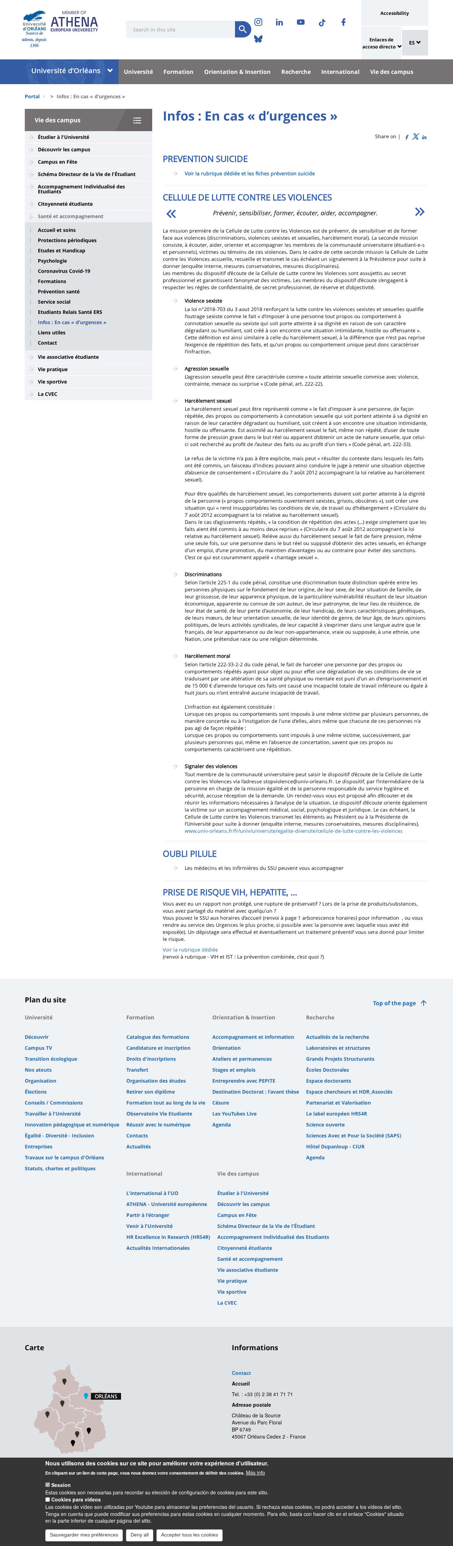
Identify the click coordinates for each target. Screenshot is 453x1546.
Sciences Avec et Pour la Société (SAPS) (353, 1135)
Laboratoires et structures (338, 1047)
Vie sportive (52, 381)
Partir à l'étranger (147, 1215)
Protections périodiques (67, 240)
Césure (220, 1102)
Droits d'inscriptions (151, 1058)
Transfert (137, 1069)
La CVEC (47, 394)
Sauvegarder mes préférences (84, 1535)
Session (61, 1484)
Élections (36, 1091)
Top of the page (394, 1003)
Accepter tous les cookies (189, 1535)
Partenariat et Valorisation (338, 1102)
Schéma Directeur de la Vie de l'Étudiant (87, 174)
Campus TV (38, 1047)
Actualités (138, 1146)
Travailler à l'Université (53, 1113)
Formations (52, 281)
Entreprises (38, 1146)
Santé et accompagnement (70, 216)
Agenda (221, 1124)
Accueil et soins (57, 230)
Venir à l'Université (149, 1226)
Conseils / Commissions (54, 1102)
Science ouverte (325, 1124)
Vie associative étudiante (68, 356)
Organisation (40, 1080)
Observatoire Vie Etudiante (159, 1113)
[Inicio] (34, 21)
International (340, 72)
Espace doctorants (328, 1080)
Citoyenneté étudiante (65, 203)
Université (138, 72)
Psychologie (52, 260)
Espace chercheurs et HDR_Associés (349, 1091)
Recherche (296, 72)
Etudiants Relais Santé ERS (70, 312)
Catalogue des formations (157, 1036)
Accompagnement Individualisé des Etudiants (81, 189)
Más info (255, 1472)
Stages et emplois (234, 1069)
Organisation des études (156, 1080)
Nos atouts (38, 1069)
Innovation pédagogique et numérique (72, 1124)
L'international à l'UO (152, 1193)
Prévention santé (59, 291)
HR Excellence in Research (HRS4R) (168, 1237)
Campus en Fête (57, 161)
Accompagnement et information (253, 1036)
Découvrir (36, 1036)
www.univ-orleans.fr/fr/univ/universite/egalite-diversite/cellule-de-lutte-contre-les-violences (294, 830)
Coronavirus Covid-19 (64, 271)
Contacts (137, 1135)
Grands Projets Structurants (340, 1058)
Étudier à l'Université (63, 137)
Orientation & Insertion (237, 72)
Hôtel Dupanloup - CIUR (335, 1146)
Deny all (140, 1535)
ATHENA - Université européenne (166, 1204)
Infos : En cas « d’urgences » (72, 322)
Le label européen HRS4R (336, 1113)
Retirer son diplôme (150, 1091)
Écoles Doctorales (327, 1069)
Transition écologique (51, 1058)
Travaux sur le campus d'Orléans (64, 1157)
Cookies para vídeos (76, 1499)
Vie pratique (53, 369)
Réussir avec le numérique (158, 1124)
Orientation (226, 1047)
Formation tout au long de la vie (165, 1102)
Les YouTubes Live (234, 1113)
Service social (54, 301)
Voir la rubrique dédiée (190, 949)
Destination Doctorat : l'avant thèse (255, 1091)
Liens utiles (51, 332)
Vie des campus (391, 72)
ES (412, 42)
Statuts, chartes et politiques (60, 1168)
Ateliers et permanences (242, 1058)
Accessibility (394, 13)
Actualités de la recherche (337, 1036)
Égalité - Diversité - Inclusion (59, 1135)
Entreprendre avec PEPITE (243, 1080)
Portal (32, 96)
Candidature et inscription (158, 1047)
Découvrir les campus (64, 149)
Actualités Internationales (158, 1248)
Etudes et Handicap (61, 250)
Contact (47, 342)
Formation (179, 72)
